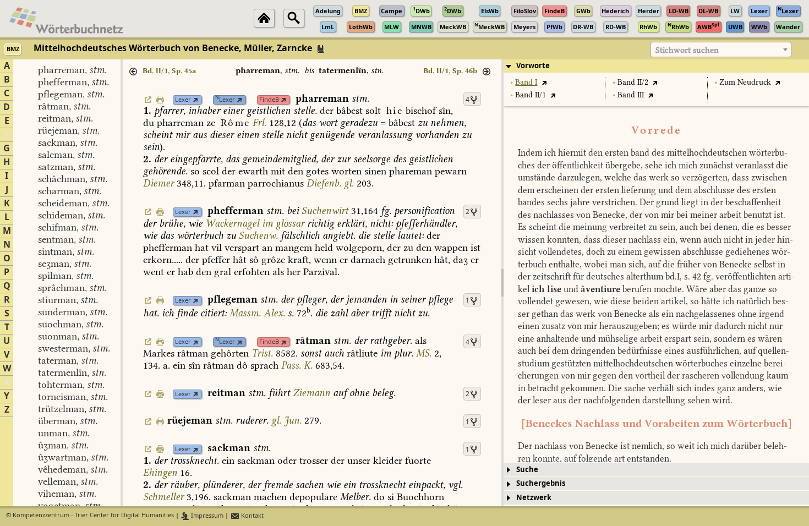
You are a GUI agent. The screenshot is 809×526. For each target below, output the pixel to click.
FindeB (269, 100)
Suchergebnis (540, 483)
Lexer (183, 100)
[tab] (656, 66)
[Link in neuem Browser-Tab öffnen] (195, 100)
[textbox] (721, 50)
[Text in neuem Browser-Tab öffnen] (544, 82)
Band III (630, 95)
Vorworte (533, 66)
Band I (526, 82)
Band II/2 (632, 82)
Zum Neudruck (745, 82)
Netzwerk (533, 497)
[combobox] (721, 49)
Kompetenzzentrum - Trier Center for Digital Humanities (93, 516)
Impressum (206, 516)
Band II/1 (530, 95)
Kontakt (251, 516)
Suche (527, 469)
